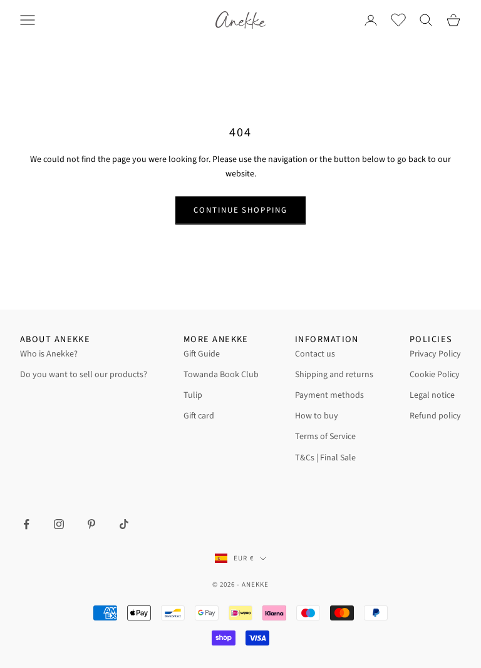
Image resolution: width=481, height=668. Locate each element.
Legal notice (432, 395)
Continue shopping (240, 210)
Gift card (199, 416)
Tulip (193, 395)
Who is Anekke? (49, 354)
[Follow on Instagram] (59, 524)
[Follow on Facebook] (26, 524)
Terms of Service (325, 436)
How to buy (316, 416)
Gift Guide (202, 354)
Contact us (315, 354)
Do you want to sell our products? (83, 374)
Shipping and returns (334, 374)
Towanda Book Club (221, 374)
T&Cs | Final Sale (325, 458)
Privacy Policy (435, 354)
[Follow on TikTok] (124, 524)
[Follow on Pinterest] (91, 524)
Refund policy (435, 416)
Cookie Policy (435, 374)
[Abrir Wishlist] (398, 20)
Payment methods (329, 395)
